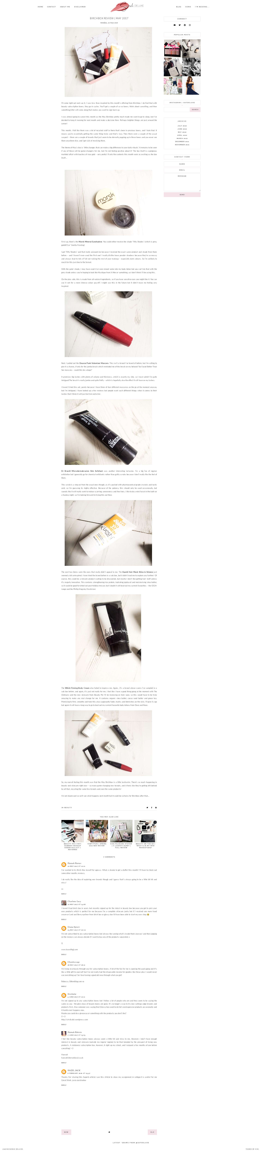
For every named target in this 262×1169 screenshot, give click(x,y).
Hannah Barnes (74, 863)
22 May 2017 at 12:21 (76, 866)
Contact (51, 7)
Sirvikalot (72, 994)
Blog (178, 7)
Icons (188, 7)
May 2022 (182, 132)
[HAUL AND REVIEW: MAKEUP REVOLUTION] (173, 57)
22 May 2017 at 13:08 (76, 904)
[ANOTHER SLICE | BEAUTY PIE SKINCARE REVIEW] (191, 57)
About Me (65, 7)
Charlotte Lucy (74, 901)
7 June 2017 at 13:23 (76, 1035)
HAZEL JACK (74, 1070)
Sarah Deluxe (16, 1149)
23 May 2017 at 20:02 (77, 930)
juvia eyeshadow (79, 1080)
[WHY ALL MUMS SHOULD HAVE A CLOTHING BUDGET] (173, 75)
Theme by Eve (252, 1149)
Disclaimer (80, 7)
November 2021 (182, 144)
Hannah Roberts (75, 1032)
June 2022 (182, 129)
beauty (68, 807)
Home (40, 7)
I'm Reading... (202, 7)
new (66, 1132)
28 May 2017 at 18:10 (76, 965)
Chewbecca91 (74, 962)
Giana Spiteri (74, 927)
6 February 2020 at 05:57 (79, 1073)
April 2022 (182, 135)
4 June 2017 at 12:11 (76, 997)
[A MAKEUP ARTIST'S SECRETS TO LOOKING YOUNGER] (191, 75)
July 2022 (182, 126)
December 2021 (182, 141)
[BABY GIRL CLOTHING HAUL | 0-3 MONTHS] (173, 94)
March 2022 (182, 138)
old (152, 1132)
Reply (64, 894)
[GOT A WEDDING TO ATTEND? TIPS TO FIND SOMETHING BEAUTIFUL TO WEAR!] (191, 94)
